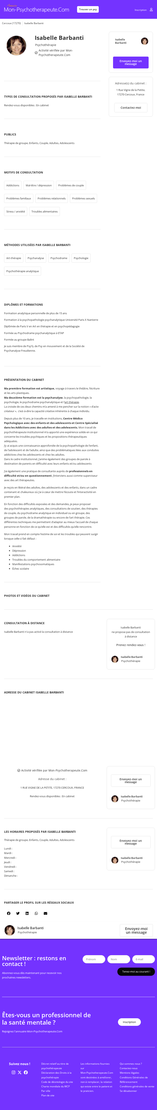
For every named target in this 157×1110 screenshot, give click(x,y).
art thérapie (72, 402)
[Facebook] (26, 1072)
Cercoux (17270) (11, 23)
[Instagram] (13, 1072)
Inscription (141, 10)
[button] (131, 62)
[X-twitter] (20, 1072)
